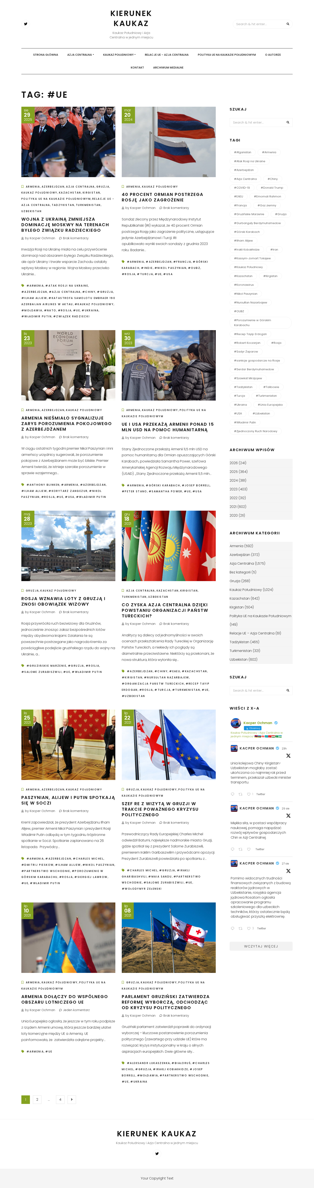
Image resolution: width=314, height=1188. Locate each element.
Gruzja (102, 186)
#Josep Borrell (196, 485)
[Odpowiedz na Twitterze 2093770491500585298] (234, 849)
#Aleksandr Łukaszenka (148, 1063)
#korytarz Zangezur (68, 491)
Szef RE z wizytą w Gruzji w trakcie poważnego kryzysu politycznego (160, 809)
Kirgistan (91, 192)
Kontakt (137, 68)
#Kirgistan (132, 677)
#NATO (50, 310)
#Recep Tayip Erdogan (250, 334)
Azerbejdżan (53, 186)
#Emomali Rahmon (267, 196)
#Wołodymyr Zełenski (142, 889)
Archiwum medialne (168, 68)
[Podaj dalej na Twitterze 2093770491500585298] (242, 849)
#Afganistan (242, 152)
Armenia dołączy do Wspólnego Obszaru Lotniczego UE (64, 999)
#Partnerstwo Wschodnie (45, 871)
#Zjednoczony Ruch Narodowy (255, 431)
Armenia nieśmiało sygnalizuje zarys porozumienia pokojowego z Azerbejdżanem (66, 423)
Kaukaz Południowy (118, 55)
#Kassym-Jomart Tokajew (252, 258)
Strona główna (45, 55)
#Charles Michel (88, 858)
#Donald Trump (272, 188)
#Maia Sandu (160, 876)
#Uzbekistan (133, 696)
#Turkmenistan (186, 690)
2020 (234, 515)
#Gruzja (105, 292)
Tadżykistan (63, 205)
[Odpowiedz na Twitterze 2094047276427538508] (234, 794)
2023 (234, 489)
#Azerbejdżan (34, 292)
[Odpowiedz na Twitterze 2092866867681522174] (234, 929)
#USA (168, 274)
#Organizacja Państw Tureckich (153, 683)
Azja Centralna (79, 55)
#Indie (147, 268)
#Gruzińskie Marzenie (46, 666)
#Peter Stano (134, 491)
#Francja (182, 262)
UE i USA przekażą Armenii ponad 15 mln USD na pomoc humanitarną (168, 427)
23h (284, 748)
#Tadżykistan (243, 387)
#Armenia (35, 285)
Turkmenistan (88, 205)
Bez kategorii (240, 572)
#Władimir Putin (36, 316)
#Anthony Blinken (43, 485)
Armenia (33, 186)
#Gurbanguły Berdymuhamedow (257, 223)
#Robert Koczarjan (247, 343)
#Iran (274, 250)
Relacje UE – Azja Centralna (167, 55)
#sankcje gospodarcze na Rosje (257, 361)
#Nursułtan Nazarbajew (166, 677)
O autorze (273, 55)
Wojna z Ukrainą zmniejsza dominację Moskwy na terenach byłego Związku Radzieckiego (65, 224)
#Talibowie (271, 387)
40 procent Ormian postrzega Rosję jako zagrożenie (162, 197)
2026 (234, 463)
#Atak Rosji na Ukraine (66, 285)
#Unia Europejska (270, 405)
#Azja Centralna (65, 292)
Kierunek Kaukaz (131, 18)
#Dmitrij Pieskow (37, 865)
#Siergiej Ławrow (90, 877)
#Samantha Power (165, 491)
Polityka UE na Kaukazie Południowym (227, 55)
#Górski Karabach (163, 485)
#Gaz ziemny (267, 205)
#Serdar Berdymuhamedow (254, 369)
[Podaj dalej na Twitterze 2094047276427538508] (242, 794)
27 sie (285, 863)
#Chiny (88, 292)
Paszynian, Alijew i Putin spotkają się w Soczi (68, 800)
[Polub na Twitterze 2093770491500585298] (250, 849)
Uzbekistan (31, 211)
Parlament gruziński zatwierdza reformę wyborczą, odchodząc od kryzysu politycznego (166, 1002)
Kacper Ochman (257, 748)
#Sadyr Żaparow (246, 352)
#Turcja (145, 274)
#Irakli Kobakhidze (170, 1069)
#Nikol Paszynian (170, 268)
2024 (234, 480)
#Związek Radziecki (71, 316)
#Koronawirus (244, 285)
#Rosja (65, 310)
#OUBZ (194, 268)
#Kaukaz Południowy (94, 304)
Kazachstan (70, 192)
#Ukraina (90, 310)
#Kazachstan (194, 671)
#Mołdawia (32, 310)
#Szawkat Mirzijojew (248, 378)
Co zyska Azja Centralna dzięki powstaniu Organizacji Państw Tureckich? (165, 610)
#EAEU (174, 671)
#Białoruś (181, 1063)
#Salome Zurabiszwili (41, 672)
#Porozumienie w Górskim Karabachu (252, 322)
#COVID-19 (242, 188)
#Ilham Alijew (34, 298)
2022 (234, 498)
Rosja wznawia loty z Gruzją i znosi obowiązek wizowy (63, 601)
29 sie (285, 808)
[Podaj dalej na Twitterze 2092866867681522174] (242, 929)
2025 (234, 471)
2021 (233, 506)
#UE (76, 310)
